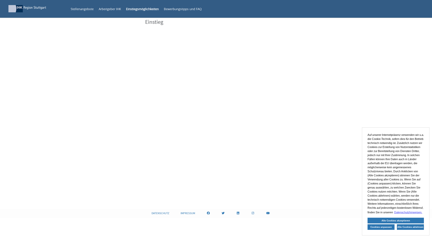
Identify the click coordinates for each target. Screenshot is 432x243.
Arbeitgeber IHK (110, 9)
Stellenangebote (82, 9)
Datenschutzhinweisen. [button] (408, 212)
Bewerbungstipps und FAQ (183, 9)
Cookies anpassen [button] (381, 227)
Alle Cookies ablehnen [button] (410, 227)
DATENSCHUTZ (160, 213)
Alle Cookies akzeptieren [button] (396, 220)
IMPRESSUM (188, 213)
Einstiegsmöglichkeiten (142, 9)
